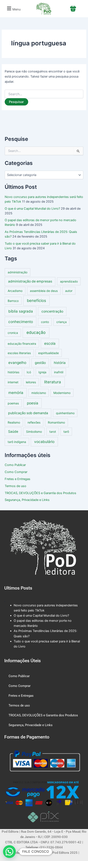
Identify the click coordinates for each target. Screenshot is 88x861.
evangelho (17, 362)
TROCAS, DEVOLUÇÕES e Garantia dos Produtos (40, 493)
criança (61, 322)
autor (68, 291)
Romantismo (56, 422)
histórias (13, 372)
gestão (40, 363)
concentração (52, 311)
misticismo (38, 393)
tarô (66, 431)
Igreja (42, 372)
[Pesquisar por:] (44, 94)
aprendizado (69, 281)
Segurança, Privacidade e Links (27, 500)
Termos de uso (15, 486)
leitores (31, 382)
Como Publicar (15, 465)
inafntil (58, 372)
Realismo (14, 422)
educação (35, 332)
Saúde (13, 432)
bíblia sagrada (20, 311)
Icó (29, 372)
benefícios (36, 300)
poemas (13, 403)
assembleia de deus (44, 291)
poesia (32, 403)
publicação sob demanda (28, 413)
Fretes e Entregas (17, 479)
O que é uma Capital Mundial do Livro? (32, 209)
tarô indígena (17, 442)
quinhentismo (65, 413)
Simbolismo (34, 431)
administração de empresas (30, 281)
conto (45, 322)
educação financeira (22, 343)
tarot (52, 431)
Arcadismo (15, 291)
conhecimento (20, 321)
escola (50, 343)
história (60, 363)
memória (15, 392)
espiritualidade (48, 353)
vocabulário (44, 441)
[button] (13, 9)
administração (17, 272)
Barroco (13, 301)
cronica (13, 333)
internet (13, 382)
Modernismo (61, 393)
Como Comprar (16, 472)
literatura (52, 381)
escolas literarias (19, 353)
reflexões (34, 422)
